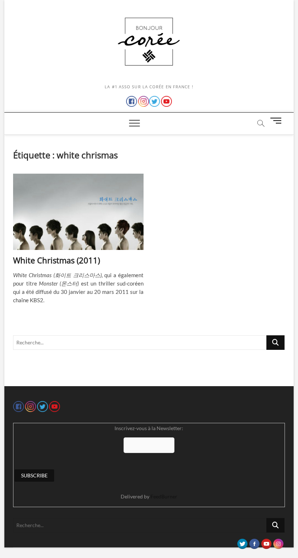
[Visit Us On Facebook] (254, 542)
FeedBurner (163, 496)
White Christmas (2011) (56, 260)
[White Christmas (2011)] (78, 212)
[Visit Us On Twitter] (242, 542)
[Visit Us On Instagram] (278, 542)
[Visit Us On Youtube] (266, 542)
